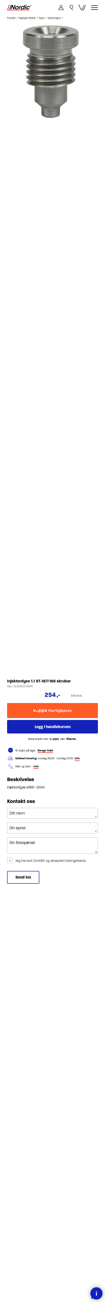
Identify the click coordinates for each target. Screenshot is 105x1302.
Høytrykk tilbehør (27, 18)
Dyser (42, 18)
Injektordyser (54, 18)
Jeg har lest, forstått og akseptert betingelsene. (50, 861)
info (77, 758)
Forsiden (11, 18)
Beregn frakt (45, 750)
